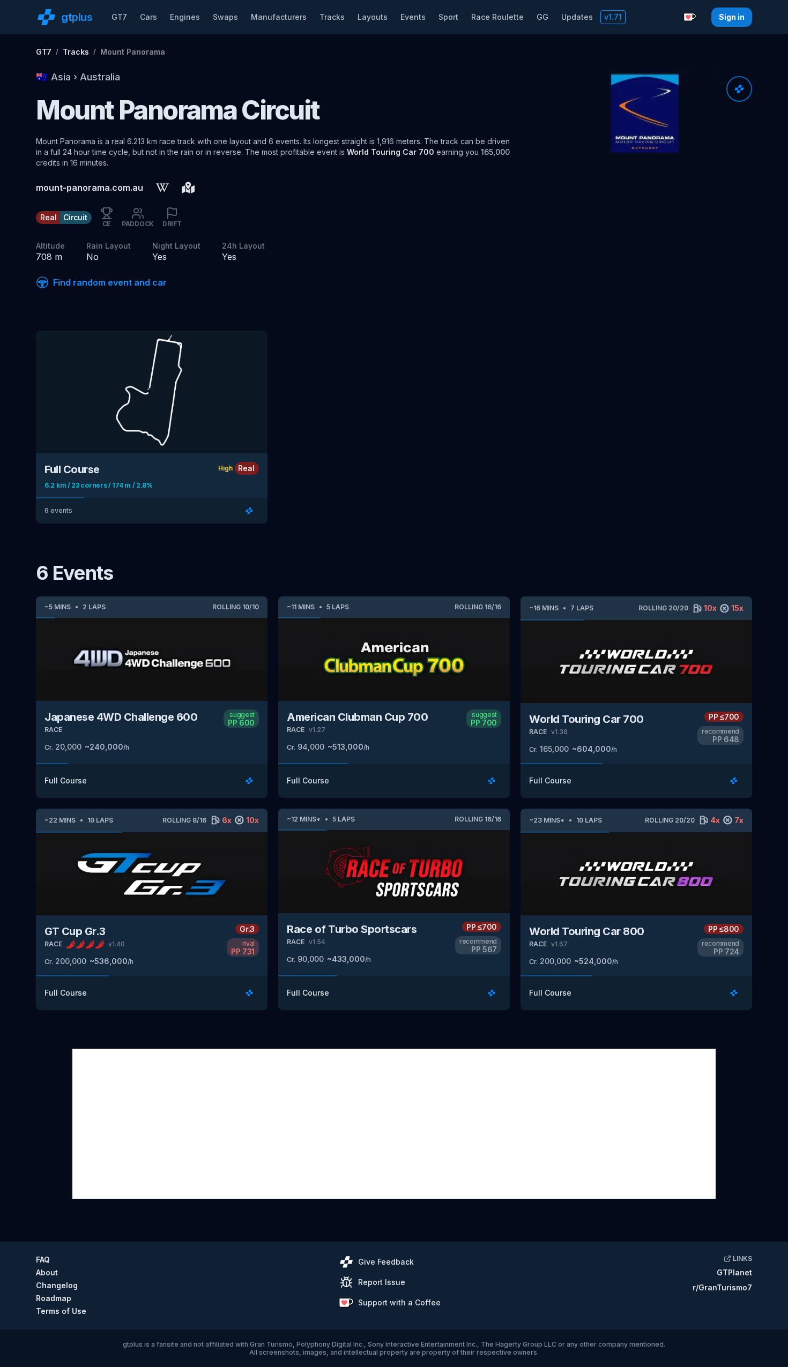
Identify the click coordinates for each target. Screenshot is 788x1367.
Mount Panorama (132, 51)
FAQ (43, 1259)
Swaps (225, 16)
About (47, 1272)
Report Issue (381, 1282)
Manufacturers (279, 16)
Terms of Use (61, 1311)
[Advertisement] (394, 1124)
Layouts (373, 16)
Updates (577, 16)
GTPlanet (734, 1272)
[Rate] (739, 89)
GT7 (119, 16)
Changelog (57, 1285)
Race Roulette (497, 16)
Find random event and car (110, 282)
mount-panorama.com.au (89, 187)
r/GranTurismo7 (722, 1287)
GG (542, 16)
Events (413, 16)
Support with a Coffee (399, 1302)
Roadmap (53, 1298)
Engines (185, 16)
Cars (148, 16)
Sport (448, 16)
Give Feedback (386, 1261)
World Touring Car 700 (390, 151)
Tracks (332, 16)
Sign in (732, 16)
